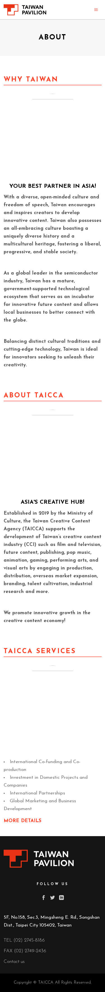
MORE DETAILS (23, 821)
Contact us (14, 961)
